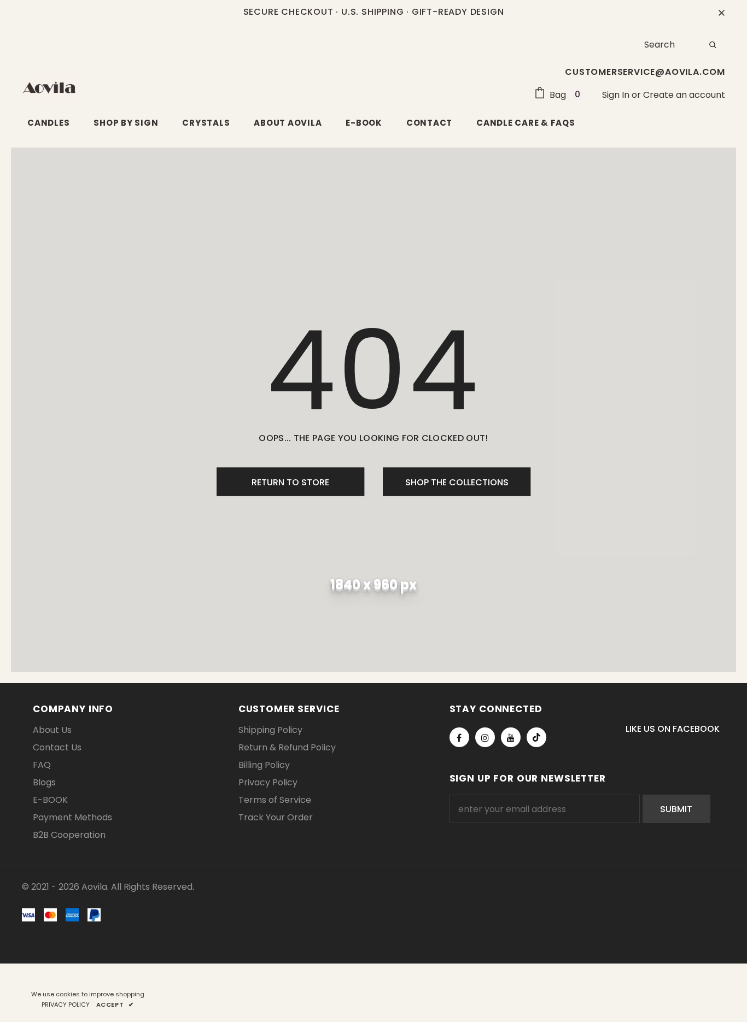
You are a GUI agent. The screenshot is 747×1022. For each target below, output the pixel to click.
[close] (721, 12)
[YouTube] (511, 737)
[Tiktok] (536, 737)
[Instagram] (485, 737)
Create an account (684, 95)
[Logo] (49, 87)
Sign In (617, 95)
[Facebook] (459, 737)
